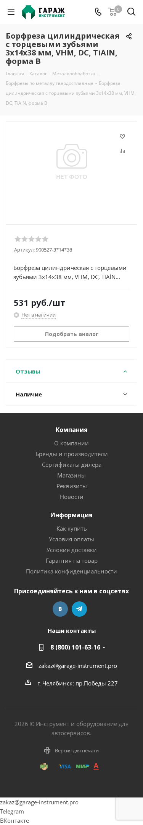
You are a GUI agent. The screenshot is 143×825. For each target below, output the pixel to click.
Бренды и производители (71, 454)
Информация (71, 515)
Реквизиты (71, 486)
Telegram (79, 609)
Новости (72, 496)
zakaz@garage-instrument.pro (78, 665)
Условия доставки (72, 550)
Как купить (71, 528)
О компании (71, 443)
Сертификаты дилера (71, 464)
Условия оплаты (71, 539)
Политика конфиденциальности (71, 571)
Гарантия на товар (72, 560)
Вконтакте (60, 609)
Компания (72, 429)
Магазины (71, 475)
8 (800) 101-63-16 (75, 647)
